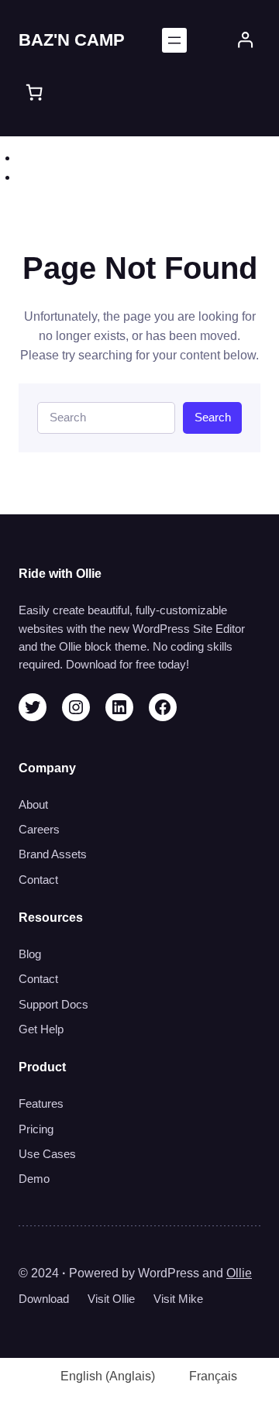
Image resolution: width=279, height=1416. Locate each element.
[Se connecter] (245, 40)
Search (213, 417)
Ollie (239, 1273)
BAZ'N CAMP (72, 40)
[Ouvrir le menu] (174, 40)
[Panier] (34, 92)
